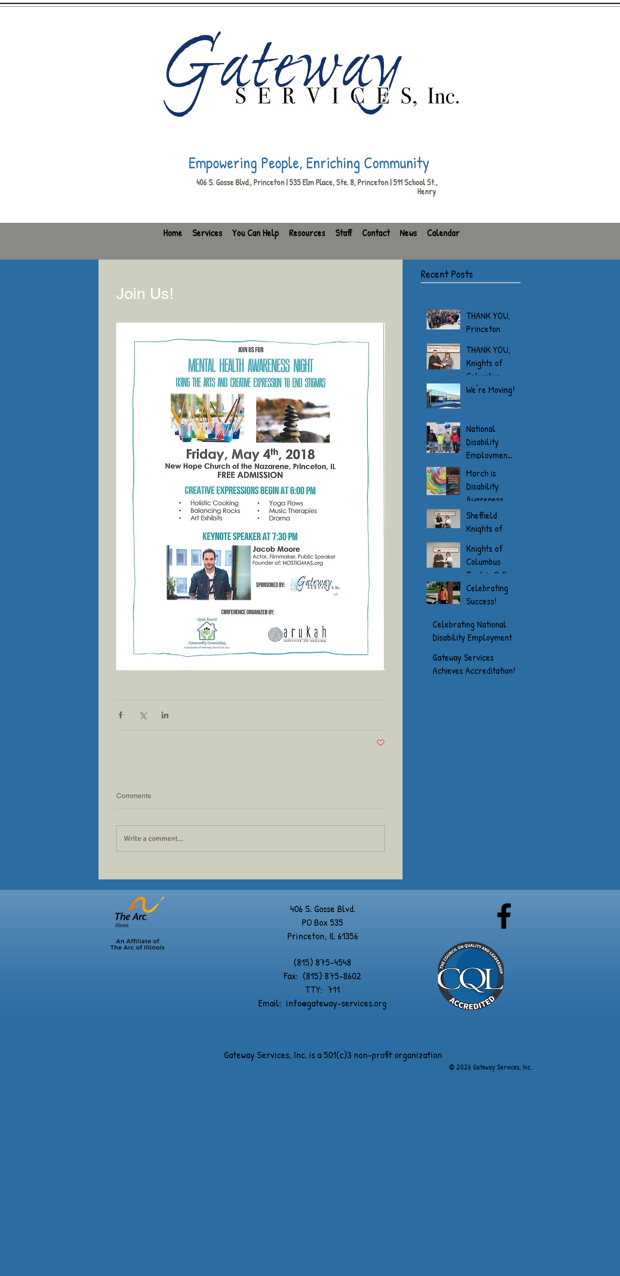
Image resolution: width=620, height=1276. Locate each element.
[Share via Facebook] (120, 715)
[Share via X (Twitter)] (142, 715)
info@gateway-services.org (336, 1003)
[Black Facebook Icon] (504, 916)
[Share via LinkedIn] (165, 715)
